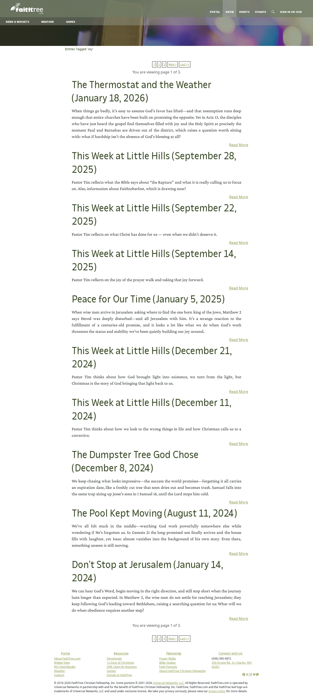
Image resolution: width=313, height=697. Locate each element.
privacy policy (217, 691)
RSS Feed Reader (65, 667)
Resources (121, 653)
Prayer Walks (167, 659)
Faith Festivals (168, 667)
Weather (47, 22)
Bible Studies (167, 663)
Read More (238, 144)
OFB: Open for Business (122, 667)
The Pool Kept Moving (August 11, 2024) (154, 513)
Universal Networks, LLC (168, 683)
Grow (229, 12)
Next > (172, 64)
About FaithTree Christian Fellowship (182, 671)
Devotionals (114, 659)
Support (59, 675)
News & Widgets (17, 22)
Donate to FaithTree (119, 675)
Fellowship (173, 653)
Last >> (184, 64)
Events (244, 12)
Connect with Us (230, 653)
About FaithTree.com (67, 659)
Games (70, 22)
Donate (260, 12)
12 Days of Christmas (120, 663)
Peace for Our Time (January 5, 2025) (148, 299)
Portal (215, 12)
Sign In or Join (291, 12)
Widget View (62, 663)
